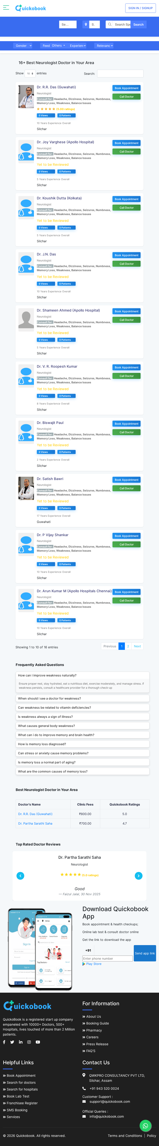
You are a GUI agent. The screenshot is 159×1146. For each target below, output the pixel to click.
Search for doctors (21, 1082)
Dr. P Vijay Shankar (52, 535)
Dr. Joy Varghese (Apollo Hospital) (65, 142)
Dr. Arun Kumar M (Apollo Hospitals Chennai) (74, 591)
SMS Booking (17, 1110)
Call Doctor (127, 96)
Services (13, 1117)
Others (57, 45)
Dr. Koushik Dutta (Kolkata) (59, 198)
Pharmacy (94, 1030)
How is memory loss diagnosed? (42, 744)
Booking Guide (97, 1023)
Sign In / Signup (140, 8)
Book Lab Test (18, 1096)
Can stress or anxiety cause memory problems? (53, 753)
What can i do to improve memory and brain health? (56, 735)
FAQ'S (90, 1051)
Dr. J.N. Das (46, 254)
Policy (151, 1136)
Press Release (97, 1044)
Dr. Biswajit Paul (50, 423)
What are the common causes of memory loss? (52, 771)
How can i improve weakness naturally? (47, 675)
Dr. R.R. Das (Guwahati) (56, 87)
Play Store (93, 964)
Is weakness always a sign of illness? (45, 717)
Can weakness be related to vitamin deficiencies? (54, 707)
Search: (90, 74)
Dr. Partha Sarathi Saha (35, 823)
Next (137, 646)
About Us (93, 1016)
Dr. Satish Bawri (50, 479)
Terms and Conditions (125, 1136)
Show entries (31, 73)
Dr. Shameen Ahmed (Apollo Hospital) (68, 310)
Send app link (145, 953)
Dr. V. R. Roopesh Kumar (57, 366)
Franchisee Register (22, 1103)
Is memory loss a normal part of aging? (46, 762)
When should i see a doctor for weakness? (49, 698)
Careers (92, 1037)
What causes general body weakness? (46, 726)
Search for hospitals (22, 1089)
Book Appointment (126, 88)
